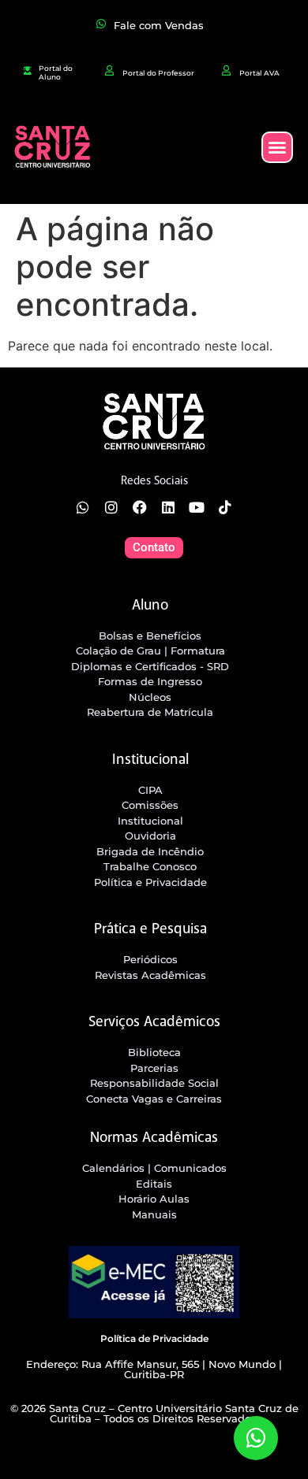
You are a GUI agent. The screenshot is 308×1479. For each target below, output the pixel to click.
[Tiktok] (225, 507)
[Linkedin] (168, 507)
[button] (277, 147)
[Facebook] (140, 507)
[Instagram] (111, 507)
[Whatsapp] (83, 507)
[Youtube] (196, 507)
